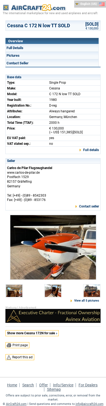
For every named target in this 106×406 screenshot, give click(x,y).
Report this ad (22, 357)
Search (28, 385)
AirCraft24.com (16, 404)
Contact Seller (18, 63)
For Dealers (88, 385)
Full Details (15, 48)
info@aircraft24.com (90, 404)
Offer (43, 385)
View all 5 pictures (86, 300)
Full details (91, 150)
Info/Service (63, 385)
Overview (15, 41)
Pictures (13, 55)
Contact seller (89, 206)
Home (12, 385)
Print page (20, 345)
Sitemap (54, 389)
